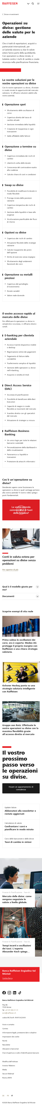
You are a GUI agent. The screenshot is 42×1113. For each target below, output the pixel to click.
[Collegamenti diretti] (28, 3)
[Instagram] (9, 992)
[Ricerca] (33, 3)
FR (8, 1096)
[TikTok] (20, 992)
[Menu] (38, 3)
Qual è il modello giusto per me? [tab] (17, 588)
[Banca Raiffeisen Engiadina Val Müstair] (10, 3)
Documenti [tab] (8, 596)
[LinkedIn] (14, 992)
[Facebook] (4, 992)
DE (3, 1096)
